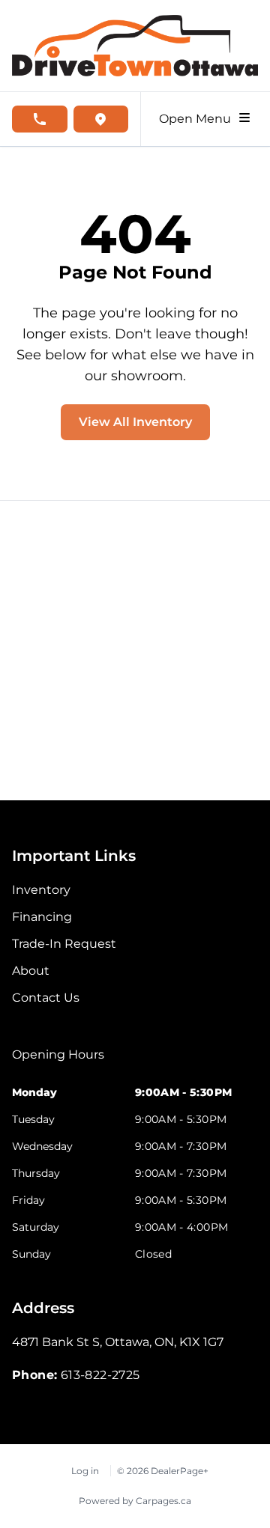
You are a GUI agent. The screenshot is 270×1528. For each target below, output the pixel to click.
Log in (85, 1470)
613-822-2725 (100, 1375)
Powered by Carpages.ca (135, 1500)
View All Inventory (135, 422)
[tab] (58, 1062)
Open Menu (198, 119)
